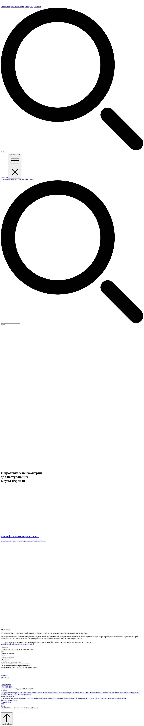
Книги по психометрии (93, 693)
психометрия (33, 541)
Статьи (16, 694)
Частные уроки (83, 698)
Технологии (23, 694)
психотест (42, 541)
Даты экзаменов (25, 693)
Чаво (31, 7)
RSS (2, 704)
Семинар (49, 698)
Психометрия (5, 7)
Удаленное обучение (18, 698)
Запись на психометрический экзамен (51, 693)
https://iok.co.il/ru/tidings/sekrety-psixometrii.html (17, 644)
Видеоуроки (14, 693)
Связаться (37, 7)
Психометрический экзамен (36, 698)
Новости (105, 693)
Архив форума (6, 702)
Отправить (5, 660)
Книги (27, 7)
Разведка (10, 694)
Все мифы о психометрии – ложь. (20, 536)
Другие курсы (94, 698)
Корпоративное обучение (117, 698)
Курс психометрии (17, 7)
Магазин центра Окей (9, 700)
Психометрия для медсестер (67, 698)
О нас (3, 706)
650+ (55, 698)
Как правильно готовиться (74, 693)
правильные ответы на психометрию (14, 541)
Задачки (34, 693)
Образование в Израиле (117, 693)
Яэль (30, 694)
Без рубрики (5, 693)
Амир (105, 698)
